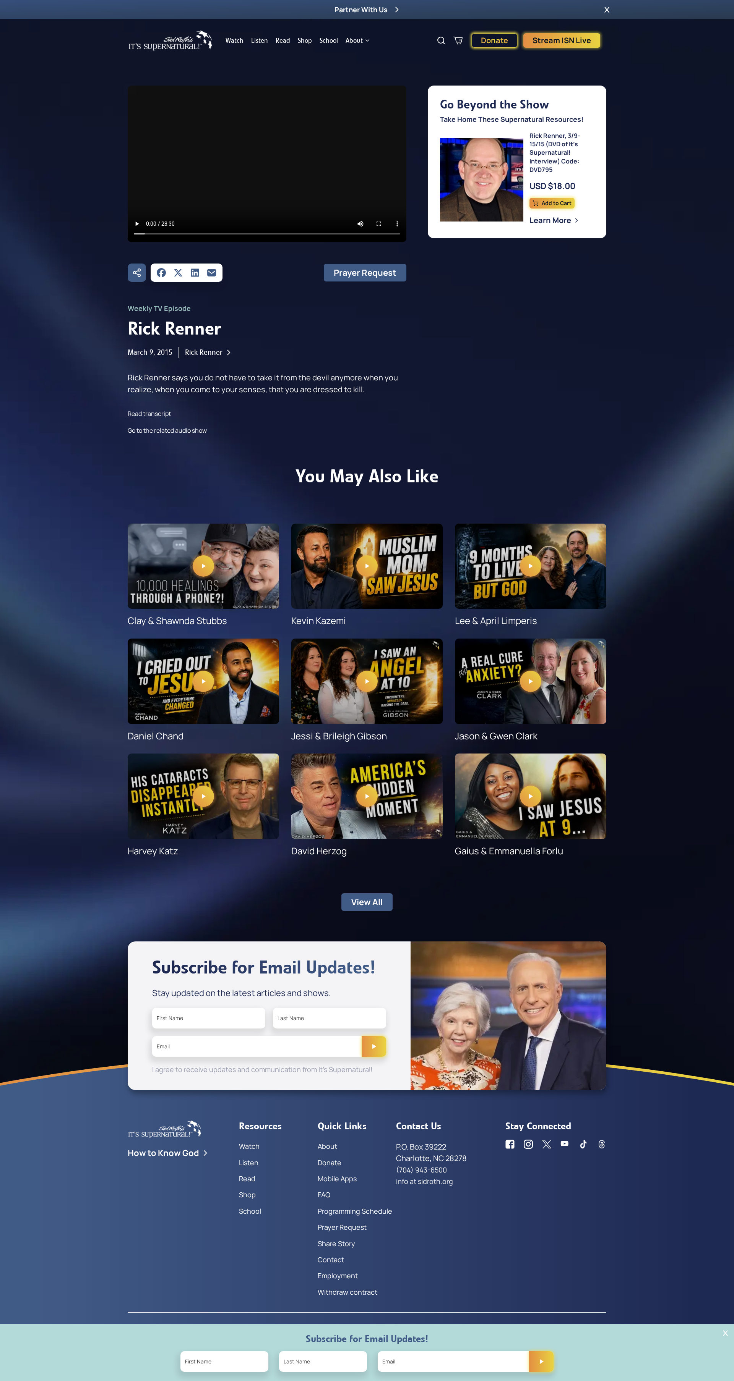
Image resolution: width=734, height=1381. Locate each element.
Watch (235, 40)
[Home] (170, 40)
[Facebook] (161, 272)
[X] (178, 272)
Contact (331, 1259)
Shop (305, 40)
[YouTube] (565, 1144)
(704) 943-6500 (421, 1169)
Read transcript (149, 413)
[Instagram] (528, 1144)
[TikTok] (583, 1144)
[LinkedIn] (195, 272)
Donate (494, 40)
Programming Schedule (355, 1211)
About (354, 40)
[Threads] (601, 1144)
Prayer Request (365, 272)
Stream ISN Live (562, 40)
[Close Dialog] (725, 1333)
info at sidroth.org (424, 1181)
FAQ (324, 1194)
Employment (338, 1275)
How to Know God (163, 1153)
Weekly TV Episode (159, 308)
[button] (606, 10)
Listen (259, 40)
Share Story (336, 1243)
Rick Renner (203, 352)
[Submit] (374, 1046)
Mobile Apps (337, 1178)
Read (283, 40)
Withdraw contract (347, 1292)
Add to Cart (557, 203)
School (329, 40)
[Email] (211, 272)
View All (367, 902)
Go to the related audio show (167, 430)
